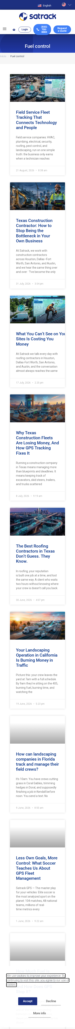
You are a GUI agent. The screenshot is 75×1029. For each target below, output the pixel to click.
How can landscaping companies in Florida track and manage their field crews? (37, 762)
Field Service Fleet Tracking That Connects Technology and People (36, 120)
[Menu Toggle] (5, 29)
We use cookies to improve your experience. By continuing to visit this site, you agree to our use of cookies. (38, 980)
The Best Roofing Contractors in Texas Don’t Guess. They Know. (35, 554)
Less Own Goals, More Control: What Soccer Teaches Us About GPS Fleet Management (36, 868)
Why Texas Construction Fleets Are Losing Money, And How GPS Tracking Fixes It (37, 443)
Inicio (3, 56)
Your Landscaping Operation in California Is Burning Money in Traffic (36, 658)
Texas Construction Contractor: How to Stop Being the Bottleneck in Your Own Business (34, 230)
